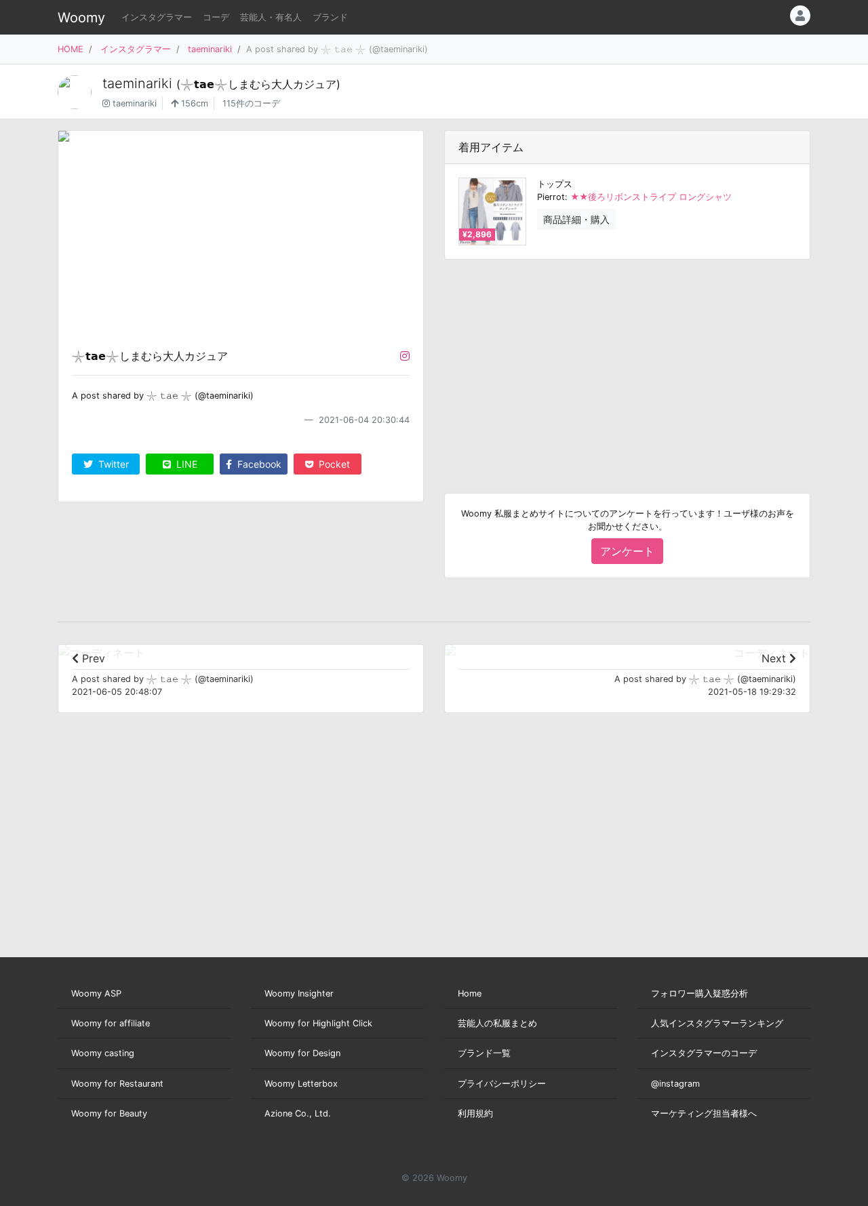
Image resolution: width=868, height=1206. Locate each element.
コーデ (216, 17)
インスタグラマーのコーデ (704, 1053)
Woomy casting (102, 1053)
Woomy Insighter (299, 993)
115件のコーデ (251, 103)
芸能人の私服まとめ (497, 1023)
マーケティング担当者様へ (704, 1113)
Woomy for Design (302, 1053)
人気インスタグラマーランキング (717, 1023)
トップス (554, 184)
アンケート (627, 551)
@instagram (675, 1084)
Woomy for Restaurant (117, 1084)
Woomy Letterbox (301, 1084)
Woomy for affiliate (110, 1023)
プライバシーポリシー (502, 1084)
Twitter (112, 464)
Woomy (81, 17)
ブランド (330, 17)
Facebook (258, 464)
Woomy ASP (96, 993)
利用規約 (475, 1113)
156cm (193, 103)
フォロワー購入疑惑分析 (699, 993)
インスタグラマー (156, 17)
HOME (70, 49)
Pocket (333, 464)
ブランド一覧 (484, 1053)
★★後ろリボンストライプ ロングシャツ (651, 197)
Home (469, 993)
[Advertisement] (627, 365)
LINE (185, 464)
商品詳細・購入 (576, 219)
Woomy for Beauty (109, 1113)
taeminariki (210, 49)
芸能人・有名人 (271, 17)
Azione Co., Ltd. (297, 1113)
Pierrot (551, 197)
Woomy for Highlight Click (318, 1023)
